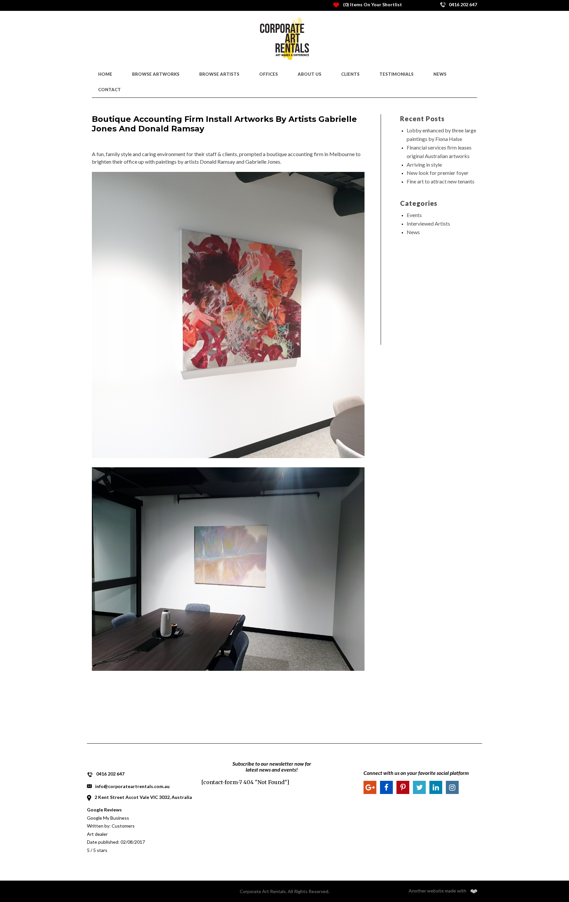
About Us (309, 74)
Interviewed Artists (428, 223)
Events (414, 215)
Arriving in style (424, 164)
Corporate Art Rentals (263, 891)
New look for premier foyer (438, 173)
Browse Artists (219, 74)
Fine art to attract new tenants (440, 181)
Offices (268, 74)
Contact (109, 89)
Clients (350, 74)
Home (105, 74)
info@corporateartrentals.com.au (132, 786)
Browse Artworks (155, 74)
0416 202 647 (110, 774)
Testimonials (396, 74)
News (440, 74)
